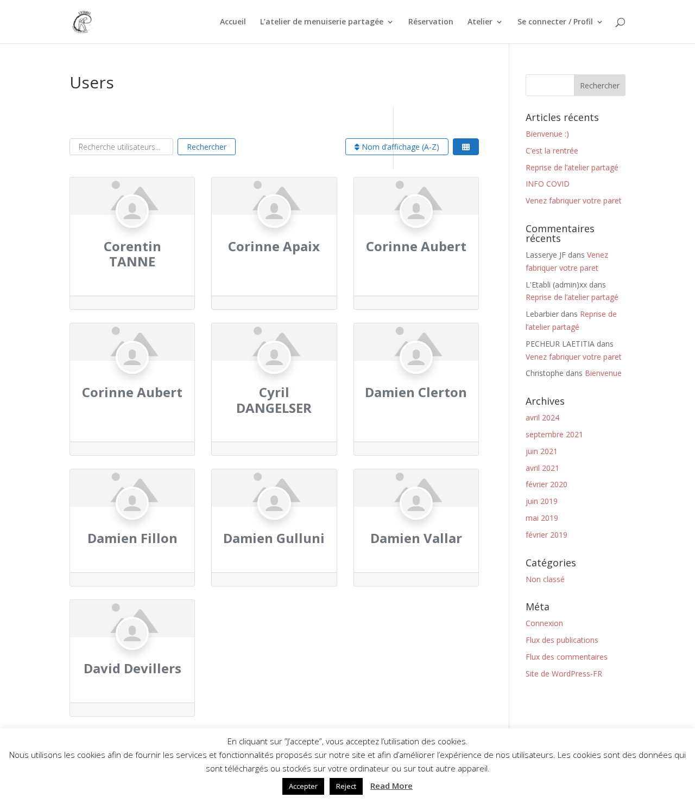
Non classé (545, 579)
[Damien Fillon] (132, 524)
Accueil (233, 22)
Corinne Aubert (416, 246)
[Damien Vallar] (416, 524)
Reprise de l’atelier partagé (572, 167)
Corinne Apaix (274, 246)
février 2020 (546, 484)
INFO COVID (548, 183)
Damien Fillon (132, 538)
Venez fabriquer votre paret (574, 200)
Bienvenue (603, 373)
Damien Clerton (416, 392)
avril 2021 (542, 468)
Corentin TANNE (132, 254)
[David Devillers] (132, 654)
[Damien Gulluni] (273, 524)
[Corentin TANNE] (132, 232)
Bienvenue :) (547, 134)
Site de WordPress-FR (564, 673)
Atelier (479, 22)
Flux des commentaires (567, 657)
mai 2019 (542, 518)
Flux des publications (562, 640)
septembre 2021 (554, 434)
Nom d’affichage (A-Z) (399, 147)
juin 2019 (542, 501)
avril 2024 (542, 417)
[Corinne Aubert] (416, 232)
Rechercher (206, 147)
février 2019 (546, 534)
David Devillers (132, 668)
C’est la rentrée (552, 150)
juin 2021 (542, 451)
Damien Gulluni (274, 538)
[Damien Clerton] (416, 378)
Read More (391, 785)
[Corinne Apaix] (273, 232)
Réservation (430, 22)
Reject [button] (346, 786)
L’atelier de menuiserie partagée (321, 22)
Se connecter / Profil (555, 22)
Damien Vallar (416, 538)
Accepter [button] (303, 786)
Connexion (544, 623)
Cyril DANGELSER (274, 400)
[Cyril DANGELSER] (273, 378)
